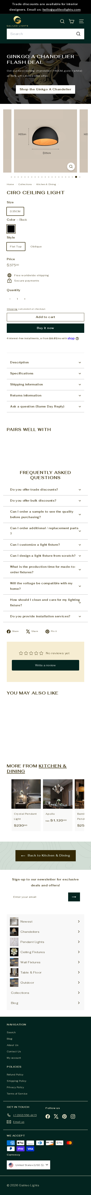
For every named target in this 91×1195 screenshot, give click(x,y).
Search (11, 1032)
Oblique (36, 246)
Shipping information (26, 384)
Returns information (25, 395)
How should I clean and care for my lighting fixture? (45, 602)
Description (19, 362)
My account (14, 1057)
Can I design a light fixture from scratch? (43, 556)
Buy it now (45, 328)
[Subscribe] (74, 896)
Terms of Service (17, 1093)
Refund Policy (15, 1074)
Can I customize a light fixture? (35, 545)
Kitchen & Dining (46, 184)
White (22, 229)
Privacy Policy (15, 1087)
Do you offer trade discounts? (34, 489)
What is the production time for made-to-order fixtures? (43, 569)
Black (11, 229)
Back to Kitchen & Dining (48, 855)
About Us (12, 1045)
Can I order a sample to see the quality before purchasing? (41, 514)
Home (11, 184)
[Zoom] (71, 166)
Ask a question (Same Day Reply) (37, 406)
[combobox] (45, 34)
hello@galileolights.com (62, 9)
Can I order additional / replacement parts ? (44, 530)
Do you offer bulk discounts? (33, 500)
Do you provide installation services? (40, 616)
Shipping (12, 309)
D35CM (15, 211)
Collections (25, 184)
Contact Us (14, 1051)
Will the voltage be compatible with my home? (41, 586)
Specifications (21, 373)
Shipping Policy (16, 1080)
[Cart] (71, 21)
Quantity (14, 290)
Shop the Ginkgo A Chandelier (46, 89)
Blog (9, 1038)
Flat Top (16, 246)
